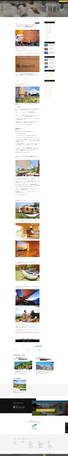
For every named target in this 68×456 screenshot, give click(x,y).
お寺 (48, 86)
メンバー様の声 (33, 1)
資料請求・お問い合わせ (63, 1)
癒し (49, 72)
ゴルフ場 (51, 76)
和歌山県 (46, 94)
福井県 (53, 82)
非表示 (28, 78)
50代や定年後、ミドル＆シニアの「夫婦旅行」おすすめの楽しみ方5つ (52, 49)
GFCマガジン (45, 1)
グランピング (20, 28)
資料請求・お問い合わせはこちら (27, 340)
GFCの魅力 (21, 1)
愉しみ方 (29, 1)
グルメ (52, 83)
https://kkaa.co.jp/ (26, 152)
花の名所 (50, 77)
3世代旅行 (47, 90)
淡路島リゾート (51, 75)
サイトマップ (27, 453)
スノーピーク (28, 28)
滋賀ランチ (47, 95)
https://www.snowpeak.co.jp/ (29, 124)
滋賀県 (46, 76)
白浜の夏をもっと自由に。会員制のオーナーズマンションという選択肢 (52, 60)
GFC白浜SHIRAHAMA (40, 447)
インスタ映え (47, 91)
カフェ (46, 86)
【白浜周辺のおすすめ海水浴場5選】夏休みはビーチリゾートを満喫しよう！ (52, 45)
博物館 (51, 94)
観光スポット (49, 82)
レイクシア (49, 96)
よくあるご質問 (39, 1)
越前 (33, 28)
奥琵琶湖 (46, 77)
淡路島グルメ (47, 87)
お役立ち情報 (46, 34)
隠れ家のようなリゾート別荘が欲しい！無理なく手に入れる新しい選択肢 (52, 63)
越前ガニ (46, 72)
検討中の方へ (46, 39)
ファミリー (51, 85)
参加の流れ (16, 1)
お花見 (46, 96)
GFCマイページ (49, 448)
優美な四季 (30, 447)
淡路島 (31, 28)
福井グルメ (51, 87)
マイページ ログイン (67, 424)
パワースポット (47, 85)
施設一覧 (25, 1)
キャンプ (17, 28)
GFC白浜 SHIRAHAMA (47, 32)
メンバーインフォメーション (51, 447)
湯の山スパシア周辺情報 (48, 29)
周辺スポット (52, 72)
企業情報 (17, 453)
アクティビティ (47, 36)
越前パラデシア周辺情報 (48, 27)
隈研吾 (36, 28)
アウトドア (24, 28)
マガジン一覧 (18, 18)
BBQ (48, 76)
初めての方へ (12, 1)
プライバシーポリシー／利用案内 (22, 453)
